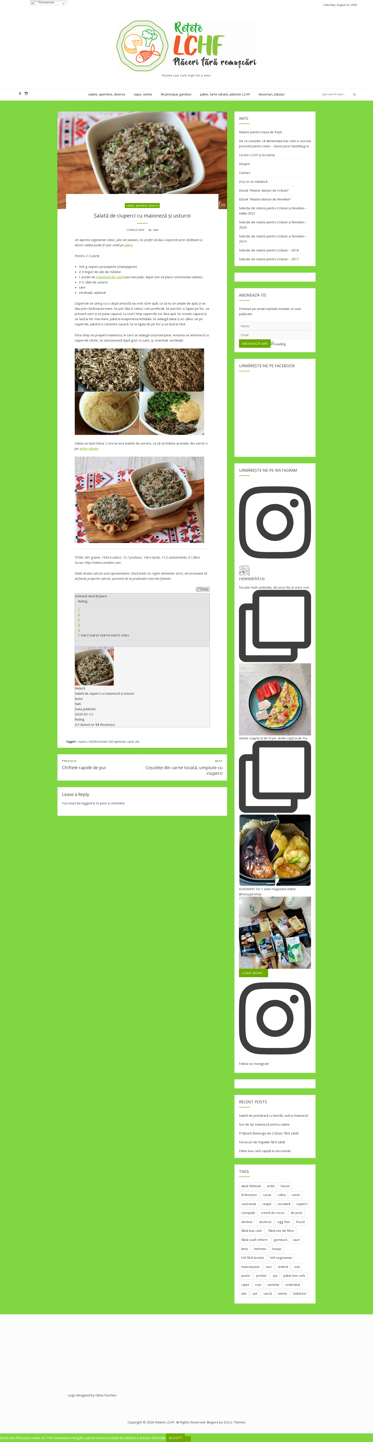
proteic (261, 1275)
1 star (82, 635)
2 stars (92, 635)
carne (296, 1195)
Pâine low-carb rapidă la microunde (265, 1151)
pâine (129, 245)
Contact (244, 172)
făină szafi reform (254, 1239)
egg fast (284, 1222)
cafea (282, 1195)
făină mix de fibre (281, 1230)
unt (255, 1293)
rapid (130, 741)
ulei (137, 741)
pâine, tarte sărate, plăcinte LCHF (225, 94)
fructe (300, 1222)
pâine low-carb (294, 1275)
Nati (155, 230)
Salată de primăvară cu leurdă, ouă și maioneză (273, 1115)
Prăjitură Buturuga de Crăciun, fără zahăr (269, 1133)
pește (245, 1275)
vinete (282, 1293)
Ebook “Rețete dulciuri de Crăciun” (264, 190)
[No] (188, 1438)
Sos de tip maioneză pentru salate (264, 1124)
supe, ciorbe (143, 94)
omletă (283, 1266)
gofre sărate (88, 448)
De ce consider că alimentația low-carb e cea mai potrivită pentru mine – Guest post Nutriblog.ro (275, 143)
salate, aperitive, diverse (106, 94)
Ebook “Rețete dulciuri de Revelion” (265, 199)
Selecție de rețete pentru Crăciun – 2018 (269, 250)
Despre (244, 164)
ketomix (260, 1249)
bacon (285, 1186)
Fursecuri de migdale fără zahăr (262, 1142)
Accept (175, 1438)
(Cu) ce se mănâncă (253, 181)
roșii (258, 1284)
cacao (267, 1195)
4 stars (113, 635)
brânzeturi (249, 1195)
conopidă (248, 1212)
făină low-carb (251, 1230)
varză (268, 1293)
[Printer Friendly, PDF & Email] (203, 589)
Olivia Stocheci (106, 1395)
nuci (269, 1266)
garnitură (280, 1239)
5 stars (124, 635)
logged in (88, 803)
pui (275, 1275)
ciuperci (82, 741)
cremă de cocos (272, 1212)
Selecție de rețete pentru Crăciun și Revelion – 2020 (273, 224)
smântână (292, 1284)
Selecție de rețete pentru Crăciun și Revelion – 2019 (273, 238)
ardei (271, 1186)
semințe (273, 1284)
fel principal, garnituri (176, 94)
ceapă (266, 1204)
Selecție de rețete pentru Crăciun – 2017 (269, 259)
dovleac (247, 1222)
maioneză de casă (109, 277)
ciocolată (283, 1204)
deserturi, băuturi (271, 94)
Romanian (46, 2)
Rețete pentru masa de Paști (260, 132)
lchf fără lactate (98, 741)
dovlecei (265, 1222)
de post (296, 1212)
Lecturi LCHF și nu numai (257, 155)
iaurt (296, 1239)
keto (244, 1249)
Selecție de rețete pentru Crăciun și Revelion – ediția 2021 (273, 210)
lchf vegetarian (117, 741)
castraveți (248, 1204)
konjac (277, 1249)
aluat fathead (251, 1186)
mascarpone (250, 1266)
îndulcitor (300, 1293)
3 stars (102, 635)
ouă (297, 1266)
